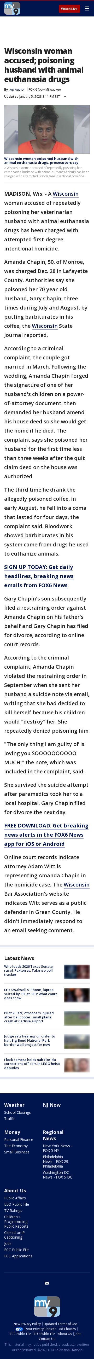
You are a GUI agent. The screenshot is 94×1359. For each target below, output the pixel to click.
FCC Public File (16, 1249)
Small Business (17, 1152)
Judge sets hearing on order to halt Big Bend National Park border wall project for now (29, 1040)
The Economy (16, 1145)
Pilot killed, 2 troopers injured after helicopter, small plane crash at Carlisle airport (29, 1017)
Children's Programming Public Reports (16, 1221)
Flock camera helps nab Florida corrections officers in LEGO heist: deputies (32, 1063)
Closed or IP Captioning (14, 1235)
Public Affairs (15, 1197)
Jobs (7, 1243)
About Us (15, 1190)
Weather (14, 1105)
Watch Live (69, 9)
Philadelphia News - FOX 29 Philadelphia (55, 1161)
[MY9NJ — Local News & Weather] (12, 8)
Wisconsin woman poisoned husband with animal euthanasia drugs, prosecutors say (41, 160)
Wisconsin (66, 193)
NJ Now (52, 1105)
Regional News (53, 1135)
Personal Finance (18, 1139)
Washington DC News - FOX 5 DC (57, 1175)
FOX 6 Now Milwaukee (44, 89)
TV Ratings (13, 1210)
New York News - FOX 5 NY (57, 1148)
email (47, 1283)
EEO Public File (16, 1204)
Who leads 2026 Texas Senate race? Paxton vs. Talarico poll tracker (28, 970)
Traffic (9, 1118)
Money (12, 1132)
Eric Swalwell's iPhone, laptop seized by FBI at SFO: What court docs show (30, 993)
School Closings (17, 1112)
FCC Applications (18, 1255)
